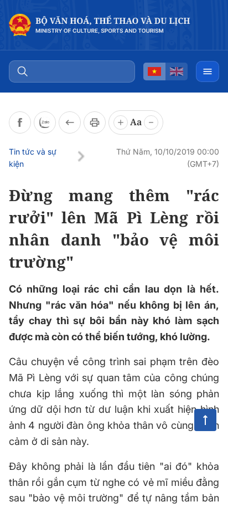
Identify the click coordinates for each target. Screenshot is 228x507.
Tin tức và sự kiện (32, 157)
